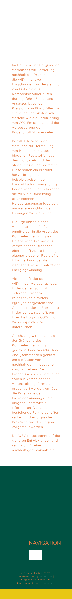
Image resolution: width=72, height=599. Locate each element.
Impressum (46, 576)
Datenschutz (47, 583)
